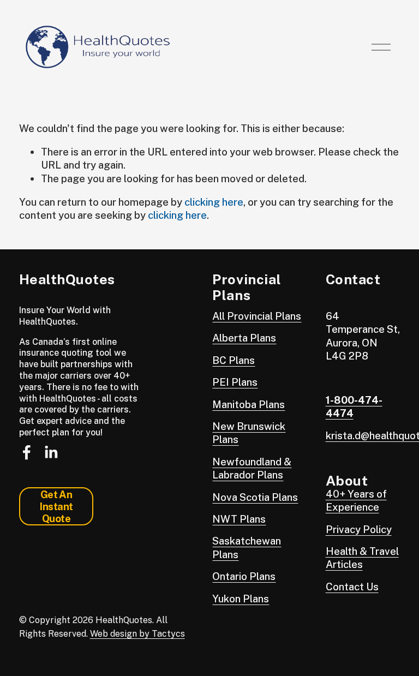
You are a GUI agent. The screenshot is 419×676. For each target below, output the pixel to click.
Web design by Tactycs (137, 634)
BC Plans (233, 360)
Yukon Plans (240, 599)
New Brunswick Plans (248, 432)
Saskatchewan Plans (246, 547)
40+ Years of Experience (356, 500)
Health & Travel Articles (362, 557)
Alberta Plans (244, 338)
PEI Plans (235, 382)
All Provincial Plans (256, 316)
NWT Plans (239, 519)
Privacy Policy (359, 529)
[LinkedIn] (50, 452)
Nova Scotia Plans (255, 497)
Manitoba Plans (248, 404)
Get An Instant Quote (56, 506)
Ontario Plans (244, 576)
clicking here (213, 202)
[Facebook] (26, 452)
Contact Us (352, 587)
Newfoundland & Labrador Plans (251, 468)
